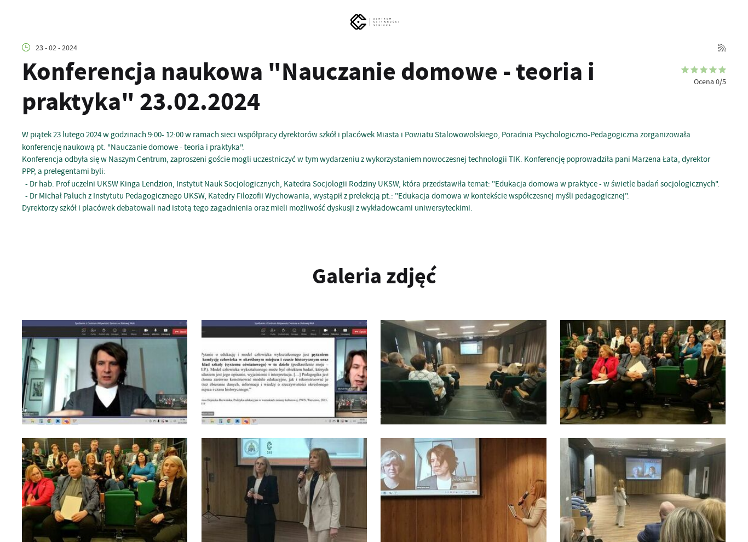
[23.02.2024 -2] (104, 490)
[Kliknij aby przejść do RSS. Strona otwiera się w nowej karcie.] (722, 48)
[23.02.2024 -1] (643, 372)
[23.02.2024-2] (643, 490)
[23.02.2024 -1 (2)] (284, 490)
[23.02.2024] (104, 372)
